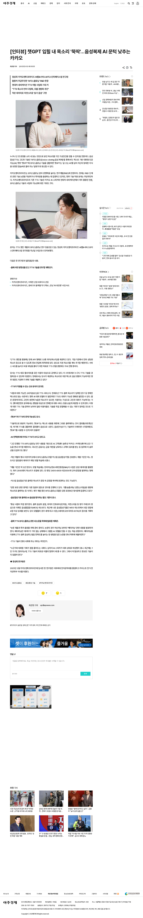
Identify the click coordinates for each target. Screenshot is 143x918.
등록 (85, 674)
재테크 (43, 3)
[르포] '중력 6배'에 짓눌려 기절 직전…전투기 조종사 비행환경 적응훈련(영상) (51, 810)
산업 (35, 3)
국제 (76, 3)
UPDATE (127, 208)
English (116, 3)
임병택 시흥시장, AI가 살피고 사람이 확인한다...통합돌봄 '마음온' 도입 (117, 227)
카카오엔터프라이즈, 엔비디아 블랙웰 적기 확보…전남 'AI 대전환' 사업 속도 (40, 285)
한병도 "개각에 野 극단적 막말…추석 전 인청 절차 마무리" (117, 237)
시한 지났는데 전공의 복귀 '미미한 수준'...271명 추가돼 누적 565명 (21, 810)
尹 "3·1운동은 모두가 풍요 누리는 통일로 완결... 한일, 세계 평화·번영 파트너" (50, 835)
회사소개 (5, 894)
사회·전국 (67, 3)
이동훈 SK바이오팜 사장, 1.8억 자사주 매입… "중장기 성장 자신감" (117, 218)
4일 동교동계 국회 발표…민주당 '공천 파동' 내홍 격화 (22, 835)
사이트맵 (105, 894)
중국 (22, 3)
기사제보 (39, 894)
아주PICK (103, 272)
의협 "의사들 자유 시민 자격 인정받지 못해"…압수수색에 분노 (80, 835)
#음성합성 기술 (30, 583)
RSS (115, 894)
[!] (132, 76)
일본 (123, 328)
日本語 (122, 3)
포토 (83, 3)
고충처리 (94, 894)
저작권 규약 (82, 894)
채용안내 (28, 894)
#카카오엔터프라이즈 (46, 583)
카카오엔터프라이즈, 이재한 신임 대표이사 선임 (30, 282)
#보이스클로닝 (17, 583)
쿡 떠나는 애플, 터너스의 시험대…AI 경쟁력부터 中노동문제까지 (117, 247)
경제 (51, 3)
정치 (58, 3)
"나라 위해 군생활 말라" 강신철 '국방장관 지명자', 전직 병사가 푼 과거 (117, 257)
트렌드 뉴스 (104, 76)
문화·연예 (92, 3)
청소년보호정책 (68, 894)
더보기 (110, 364)
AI (28, 3)
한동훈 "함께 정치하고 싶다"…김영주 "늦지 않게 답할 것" (80, 810)
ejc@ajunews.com (47, 605)
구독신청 (17, 894)
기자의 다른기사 (36, 611)
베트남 (131, 328)
